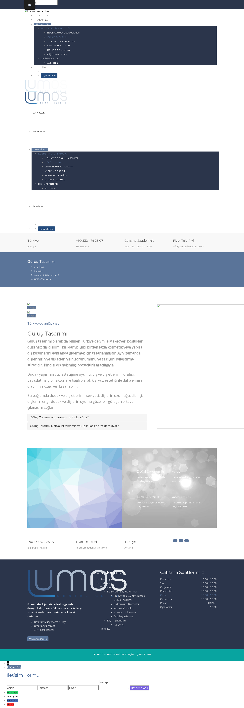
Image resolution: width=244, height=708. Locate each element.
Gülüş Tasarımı (57, 37)
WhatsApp (12, 692)
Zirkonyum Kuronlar (61, 41)
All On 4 (52, 63)
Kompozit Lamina (58, 50)
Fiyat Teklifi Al (49, 75)
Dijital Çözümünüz (139, 654)
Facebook (12, 700)
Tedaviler (42, 24)
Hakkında (42, 20)
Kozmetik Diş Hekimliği (55, 28)
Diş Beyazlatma (57, 54)
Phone (10, 704)
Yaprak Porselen (58, 45)
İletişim (41, 67)
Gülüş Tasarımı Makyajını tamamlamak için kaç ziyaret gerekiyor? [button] (74, 426)
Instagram (12, 696)
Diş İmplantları (51, 58)
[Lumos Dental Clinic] (37, 11)
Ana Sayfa (42, 15)
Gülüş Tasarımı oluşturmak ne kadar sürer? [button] (59, 417)
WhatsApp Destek (38, 639)
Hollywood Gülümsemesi (64, 32)
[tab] (87, 417)
